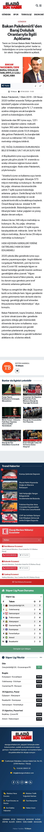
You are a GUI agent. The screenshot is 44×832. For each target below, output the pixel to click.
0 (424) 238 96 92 (10, 555)
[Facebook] (13, 782)
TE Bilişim (13, 91)
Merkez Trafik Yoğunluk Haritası (29, 795)
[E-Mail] (17, 371)
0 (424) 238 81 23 (23, 768)
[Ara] (37, 6)
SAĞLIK (37, 819)
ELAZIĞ (12, 822)
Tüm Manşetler (31, 801)
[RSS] (30, 782)
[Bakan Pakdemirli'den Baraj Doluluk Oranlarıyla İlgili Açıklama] (22, 70)
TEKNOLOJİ (26, 15)
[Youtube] (26, 782)
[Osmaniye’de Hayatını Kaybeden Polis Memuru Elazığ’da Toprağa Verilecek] (32, 390)
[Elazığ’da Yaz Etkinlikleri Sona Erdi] (11, 436)
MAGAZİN (38, 822)
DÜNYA (19, 822)
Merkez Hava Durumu (10, 795)
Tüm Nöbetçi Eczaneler (23, 582)
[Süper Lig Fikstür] (41, 658)
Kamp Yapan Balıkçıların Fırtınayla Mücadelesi (10, 399)
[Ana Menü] (40, 6)
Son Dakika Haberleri (9, 809)
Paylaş (7, 86)
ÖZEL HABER (27, 822)
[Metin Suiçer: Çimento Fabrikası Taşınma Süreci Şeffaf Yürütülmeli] (11, 413)
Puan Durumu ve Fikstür (11, 802)
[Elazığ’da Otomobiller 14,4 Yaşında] (32, 413)
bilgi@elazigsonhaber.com (23, 773)
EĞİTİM (5, 822)
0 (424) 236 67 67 (10, 568)
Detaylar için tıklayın (22, 649)
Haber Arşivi (30, 808)
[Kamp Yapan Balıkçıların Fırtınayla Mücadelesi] (11, 390)
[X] (18, 782)
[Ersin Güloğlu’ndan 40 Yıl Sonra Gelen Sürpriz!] (32, 436)
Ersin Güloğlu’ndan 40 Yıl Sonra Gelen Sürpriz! (32, 445)
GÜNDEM (6, 15)
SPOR (15, 15)
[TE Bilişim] (7, 367)
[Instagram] (22, 782)
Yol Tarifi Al (25, 555)
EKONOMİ (39, 15)
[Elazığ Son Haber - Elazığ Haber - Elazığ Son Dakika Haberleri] (12, 5)
